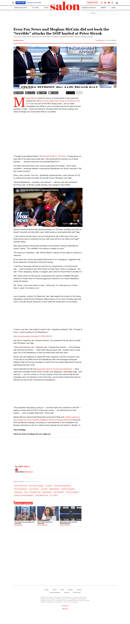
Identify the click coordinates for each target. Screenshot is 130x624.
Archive (66, 592)
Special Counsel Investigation (23, 495)
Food (46, 8)
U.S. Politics (53, 495)
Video (113, 8)
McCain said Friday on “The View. (53, 156)
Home (46, 590)
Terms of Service (55, 592)
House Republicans (20, 489)
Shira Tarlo (19, 40)
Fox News (48, 486)
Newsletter (92, 2)
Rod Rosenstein (59, 492)
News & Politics (20, 8)
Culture (35, 8)
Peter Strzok (18, 492)
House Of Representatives (62, 486)
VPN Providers (65, 605)
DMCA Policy (65, 608)
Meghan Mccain (54, 489)
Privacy (79, 590)
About (54, 590)
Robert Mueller (47, 492)
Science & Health (89, 8)
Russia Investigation (72, 492)
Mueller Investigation (68, 489)
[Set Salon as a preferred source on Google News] (70, 92)
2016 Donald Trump (20, 486)
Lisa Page (44, 489)
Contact (70, 590)
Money (103, 8)
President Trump (35, 492)
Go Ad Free (76, 592)
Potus (26, 492)
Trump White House (41, 495)
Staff (62, 590)
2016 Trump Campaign (36, 486)
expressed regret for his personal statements (54, 369)
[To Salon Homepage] (65, 6)
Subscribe (20, 2)
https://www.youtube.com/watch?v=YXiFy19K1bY (32, 336)
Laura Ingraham (34, 489)
